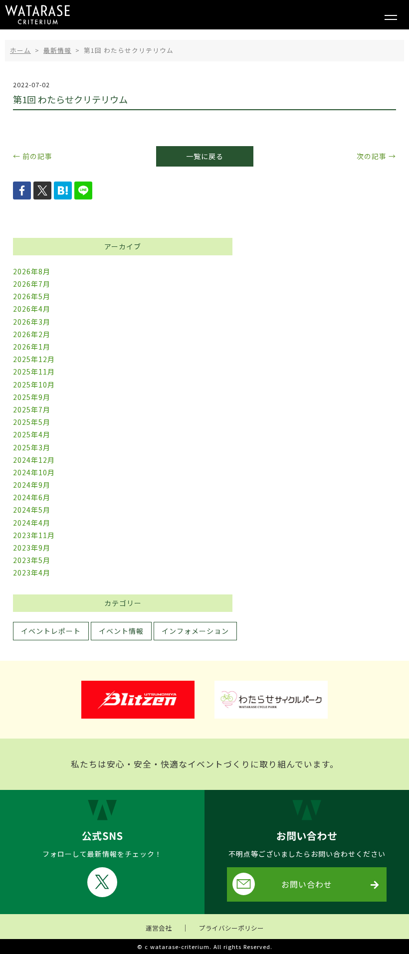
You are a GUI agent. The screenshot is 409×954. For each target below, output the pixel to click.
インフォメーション (195, 631)
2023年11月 (34, 535)
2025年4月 (31, 434)
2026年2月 (31, 334)
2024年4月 (31, 523)
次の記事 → (376, 156)
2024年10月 (34, 472)
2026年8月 (31, 271)
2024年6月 (31, 497)
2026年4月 (31, 309)
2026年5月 (31, 296)
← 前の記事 (32, 156)
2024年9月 (31, 485)
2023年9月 (31, 548)
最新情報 (57, 50)
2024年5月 (31, 510)
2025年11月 (34, 372)
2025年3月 (31, 447)
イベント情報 (121, 631)
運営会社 (159, 928)
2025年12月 (34, 359)
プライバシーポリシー (231, 928)
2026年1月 (31, 347)
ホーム (20, 50)
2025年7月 (31, 409)
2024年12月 (34, 460)
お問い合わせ (306, 884)
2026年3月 (31, 322)
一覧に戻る (204, 156)
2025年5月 (31, 422)
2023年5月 (31, 560)
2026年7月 (31, 284)
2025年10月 (34, 384)
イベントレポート (51, 631)
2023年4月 (31, 572)
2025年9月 (31, 397)
